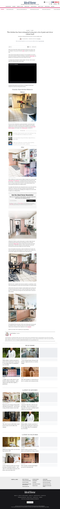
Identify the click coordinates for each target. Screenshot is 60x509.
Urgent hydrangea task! (9, 9)
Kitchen (32, 30)
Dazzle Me (17, 180)
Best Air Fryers (35, 485)
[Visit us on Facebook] (51, 2)
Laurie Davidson (13, 333)
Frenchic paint (24, 127)
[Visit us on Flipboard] (57, 2)
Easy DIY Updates (25, 482)
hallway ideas (16, 243)
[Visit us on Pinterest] (55, 2)
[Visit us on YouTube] (58, 2)
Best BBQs (34, 482)
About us (16, 495)
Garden (13, 6)
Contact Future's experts (23, 495)
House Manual (34, 6)
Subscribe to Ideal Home (47, 480)
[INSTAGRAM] (10, 334)
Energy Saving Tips (25, 486)
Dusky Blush (10, 180)
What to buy (40, 6)
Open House (47, 6)
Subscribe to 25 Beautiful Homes (47, 486)
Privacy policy (29, 497)
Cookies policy (35, 497)
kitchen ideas (32, 56)
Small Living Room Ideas (26, 480)
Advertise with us (37, 495)
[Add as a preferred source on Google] (30, 502)
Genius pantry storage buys (46, 9)
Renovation (27, 6)
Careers (40, 497)
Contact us (31, 495)
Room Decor (8, 6)
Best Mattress (35, 480)
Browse (52, 6)
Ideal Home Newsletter (46, 482)
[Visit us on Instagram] (54, 2)
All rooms (27, 30)
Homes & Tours (20, 6)
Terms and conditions (22, 497)
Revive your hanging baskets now (22, 9)
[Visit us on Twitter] (53, 2)
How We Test (43, 495)
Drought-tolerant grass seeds (34, 9)
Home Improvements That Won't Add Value (26, 484)
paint (23, 50)
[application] (22, 73)
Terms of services (20, 203)
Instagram (29, 326)
